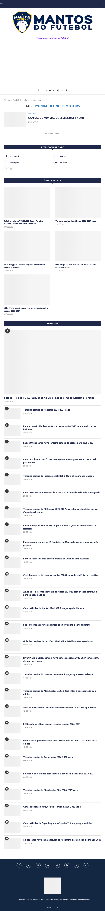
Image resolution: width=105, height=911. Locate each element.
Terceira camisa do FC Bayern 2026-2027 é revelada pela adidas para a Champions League (60, 510)
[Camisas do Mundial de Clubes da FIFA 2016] (15, 119)
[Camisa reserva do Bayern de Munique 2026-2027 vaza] (12, 810)
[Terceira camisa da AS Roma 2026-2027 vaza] (78, 202)
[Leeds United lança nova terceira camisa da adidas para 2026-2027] (12, 446)
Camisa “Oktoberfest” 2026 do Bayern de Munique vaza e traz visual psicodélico (59, 461)
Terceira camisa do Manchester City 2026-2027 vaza (50, 790)
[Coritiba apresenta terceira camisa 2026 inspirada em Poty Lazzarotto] (12, 579)
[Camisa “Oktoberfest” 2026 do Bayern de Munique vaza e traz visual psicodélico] (12, 463)
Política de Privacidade (80, 899)
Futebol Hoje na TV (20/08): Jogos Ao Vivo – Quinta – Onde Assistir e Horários (59, 527)
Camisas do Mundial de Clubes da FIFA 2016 (56, 117)
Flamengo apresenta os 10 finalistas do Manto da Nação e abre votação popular (60, 543)
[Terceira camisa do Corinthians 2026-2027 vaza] (12, 761)
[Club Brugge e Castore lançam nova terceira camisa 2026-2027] (27, 246)
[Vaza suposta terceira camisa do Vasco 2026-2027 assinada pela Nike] (12, 711)
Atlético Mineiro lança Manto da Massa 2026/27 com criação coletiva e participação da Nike (60, 593)
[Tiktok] (66, 90)
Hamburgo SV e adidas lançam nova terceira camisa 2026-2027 (75, 266)
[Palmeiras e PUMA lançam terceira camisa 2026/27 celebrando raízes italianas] (12, 430)
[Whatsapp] (54, 90)
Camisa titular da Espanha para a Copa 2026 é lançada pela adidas (57, 823)
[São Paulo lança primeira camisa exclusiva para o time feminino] (12, 628)
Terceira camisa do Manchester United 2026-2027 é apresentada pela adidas (59, 692)
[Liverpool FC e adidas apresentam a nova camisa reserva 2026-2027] (12, 777)
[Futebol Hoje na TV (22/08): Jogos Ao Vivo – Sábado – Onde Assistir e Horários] (27, 202)
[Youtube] (50, 90)
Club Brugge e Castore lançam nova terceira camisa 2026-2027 (24, 266)
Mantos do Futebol (11, 100)
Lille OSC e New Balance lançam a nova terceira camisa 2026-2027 (26, 309)
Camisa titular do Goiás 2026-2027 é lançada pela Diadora (53, 608)
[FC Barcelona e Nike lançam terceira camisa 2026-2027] (12, 728)
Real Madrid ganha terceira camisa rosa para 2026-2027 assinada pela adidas (60, 742)
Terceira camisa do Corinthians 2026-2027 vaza (48, 757)
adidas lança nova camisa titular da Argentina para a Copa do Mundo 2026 (62, 840)
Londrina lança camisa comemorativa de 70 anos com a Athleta (56, 558)
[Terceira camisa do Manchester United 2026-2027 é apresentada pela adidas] (12, 694)
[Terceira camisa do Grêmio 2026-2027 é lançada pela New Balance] (12, 678)
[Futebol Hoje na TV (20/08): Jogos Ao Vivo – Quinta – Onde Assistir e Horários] (12, 529)
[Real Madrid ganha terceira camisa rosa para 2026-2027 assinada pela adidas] (12, 744)
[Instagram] (46, 90)
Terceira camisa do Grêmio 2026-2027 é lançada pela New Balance (58, 674)
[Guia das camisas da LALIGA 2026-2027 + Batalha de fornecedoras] (12, 645)
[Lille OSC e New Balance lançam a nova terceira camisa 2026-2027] (27, 289)
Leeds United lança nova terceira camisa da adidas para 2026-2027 (58, 443)
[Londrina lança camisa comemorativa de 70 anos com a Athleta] (12, 562)
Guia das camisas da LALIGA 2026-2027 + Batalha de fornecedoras (58, 641)
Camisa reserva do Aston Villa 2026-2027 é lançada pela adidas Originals (61, 492)
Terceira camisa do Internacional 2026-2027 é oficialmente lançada (58, 476)
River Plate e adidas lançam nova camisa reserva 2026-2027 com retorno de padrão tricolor (61, 659)
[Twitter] (42, 90)
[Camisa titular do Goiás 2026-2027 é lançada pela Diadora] (12, 612)
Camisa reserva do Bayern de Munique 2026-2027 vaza (52, 806)
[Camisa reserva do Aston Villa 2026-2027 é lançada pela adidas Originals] (12, 496)
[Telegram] (58, 90)
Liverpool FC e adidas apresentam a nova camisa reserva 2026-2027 (59, 773)
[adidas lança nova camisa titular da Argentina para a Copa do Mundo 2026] (12, 843)
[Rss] (62, 90)
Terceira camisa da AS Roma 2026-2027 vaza (75, 221)
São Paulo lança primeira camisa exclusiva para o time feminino (57, 625)
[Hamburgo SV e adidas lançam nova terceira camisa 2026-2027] (78, 246)
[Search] (103, 4)
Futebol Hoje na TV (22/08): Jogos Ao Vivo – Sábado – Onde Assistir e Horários (24, 222)
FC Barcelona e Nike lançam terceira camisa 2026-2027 (51, 724)
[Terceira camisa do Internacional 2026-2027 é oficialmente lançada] (12, 479)
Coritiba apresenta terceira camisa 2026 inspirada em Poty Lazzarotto (60, 575)
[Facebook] (38, 90)
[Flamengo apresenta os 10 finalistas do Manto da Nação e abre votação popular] (12, 546)
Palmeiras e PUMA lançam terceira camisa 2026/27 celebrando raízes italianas (59, 428)
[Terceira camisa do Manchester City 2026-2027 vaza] (12, 794)
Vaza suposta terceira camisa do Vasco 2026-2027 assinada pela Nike (59, 707)
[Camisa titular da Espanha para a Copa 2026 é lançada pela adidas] (12, 827)
